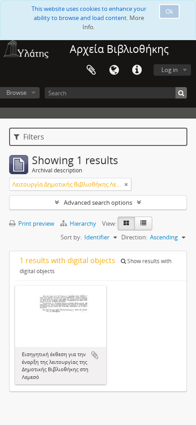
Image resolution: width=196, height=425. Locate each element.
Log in (169, 70)
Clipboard (91, 70)
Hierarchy (83, 223)
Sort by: (71, 237)
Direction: (134, 237)
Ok (169, 11)
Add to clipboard (94, 355)
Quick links (136, 70)
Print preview (35, 223)
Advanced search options (98, 202)
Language (114, 70)
